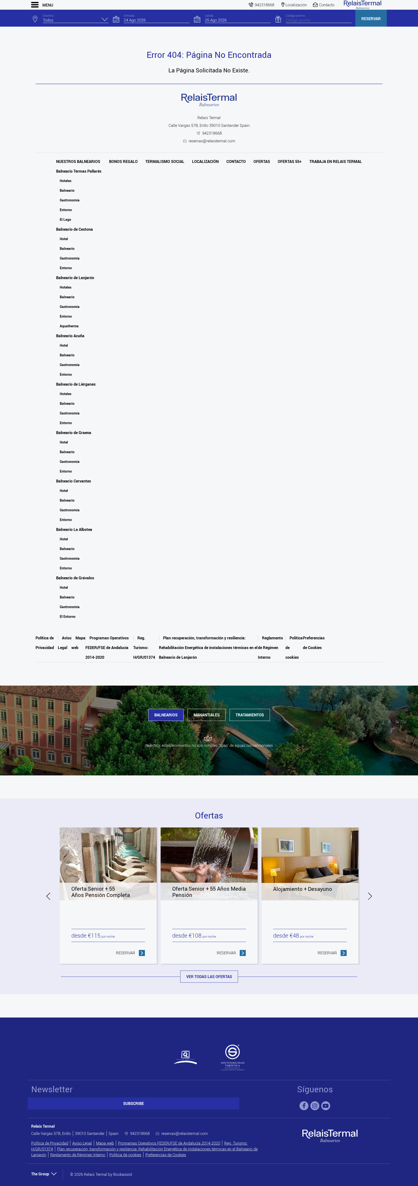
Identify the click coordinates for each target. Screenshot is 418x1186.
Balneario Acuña (70, 335)
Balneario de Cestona (74, 229)
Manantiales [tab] (207, 715)
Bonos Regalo (123, 161)
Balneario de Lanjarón (75, 277)
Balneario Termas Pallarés (78, 171)
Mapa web (105, 1143)
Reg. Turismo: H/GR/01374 (144, 647)
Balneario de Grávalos (75, 578)
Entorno (66, 209)
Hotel (64, 239)
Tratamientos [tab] (250, 715)
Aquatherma (69, 326)
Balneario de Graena (73, 432)
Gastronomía (70, 200)
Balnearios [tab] (166, 715)
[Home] (362, 5)
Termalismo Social (164, 161)
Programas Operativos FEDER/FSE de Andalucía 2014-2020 (107, 647)
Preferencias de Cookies (165, 1154)
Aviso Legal (82, 1143)
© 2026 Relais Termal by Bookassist (101, 1174)
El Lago (65, 219)
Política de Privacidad (49, 1143)
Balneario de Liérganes (76, 384)
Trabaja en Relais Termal (335, 161)
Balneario (67, 190)
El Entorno (67, 616)
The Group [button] (40, 1174)
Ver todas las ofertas (209, 976)
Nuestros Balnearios (78, 161)
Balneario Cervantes (73, 481)
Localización (205, 161)
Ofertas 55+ (290, 161)
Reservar (371, 18)
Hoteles (65, 180)
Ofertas (262, 161)
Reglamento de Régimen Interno (270, 647)
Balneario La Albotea (74, 529)
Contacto (236, 161)
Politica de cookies (125, 1154)
